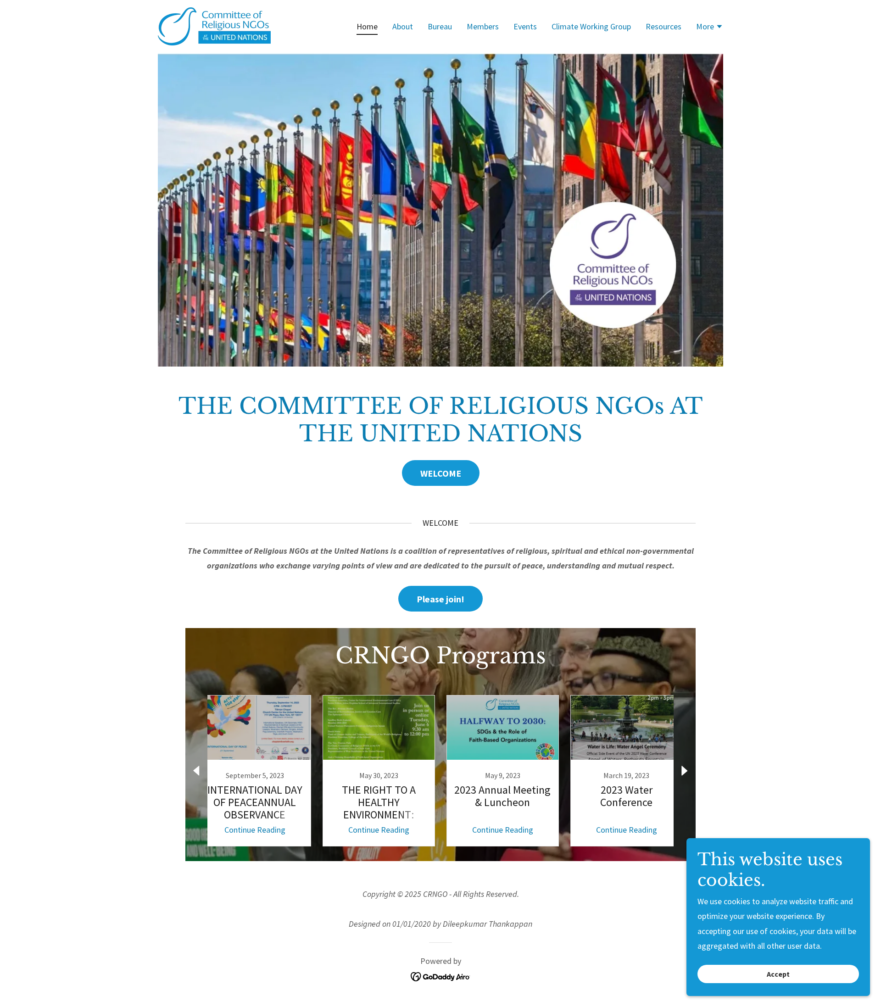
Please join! (440, 599)
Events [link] (525, 26)
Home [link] (367, 26)
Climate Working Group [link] (591, 26)
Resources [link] (663, 26)
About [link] (402, 26)
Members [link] (483, 26)
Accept (778, 974)
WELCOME (440, 473)
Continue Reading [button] (254, 829)
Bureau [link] (440, 26)
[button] (709, 27)
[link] (214, 25)
